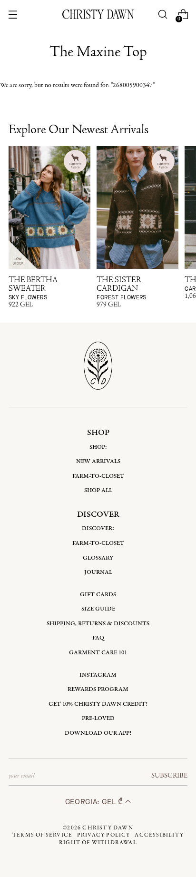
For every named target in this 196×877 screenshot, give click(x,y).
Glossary (98, 558)
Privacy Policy (103, 835)
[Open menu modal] (12, 14)
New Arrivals (98, 461)
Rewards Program (98, 689)
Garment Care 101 (98, 653)
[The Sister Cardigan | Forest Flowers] (137, 207)
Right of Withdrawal (98, 843)
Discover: (98, 528)
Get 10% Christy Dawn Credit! (98, 704)
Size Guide (98, 609)
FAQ (98, 638)
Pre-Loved (98, 718)
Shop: (98, 447)
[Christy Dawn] (98, 14)
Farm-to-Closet (98, 476)
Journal (98, 572)
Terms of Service (42, 835)
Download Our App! (98, 733)
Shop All (98, 490)
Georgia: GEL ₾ (95, 802)
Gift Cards (98, 595)
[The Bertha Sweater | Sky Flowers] (49, 207)
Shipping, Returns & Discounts (98, 624)
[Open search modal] (163, 14)
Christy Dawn (107, 828)
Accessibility (159, 835)
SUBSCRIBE (169, 775)
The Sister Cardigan (122, 288)
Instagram (98, 675)
